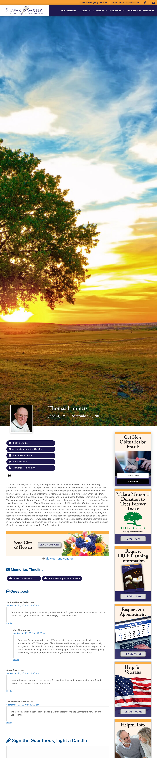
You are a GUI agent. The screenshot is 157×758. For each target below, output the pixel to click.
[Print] (9, 476)
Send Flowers (20, 461)
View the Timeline (22, 578)
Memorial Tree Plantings (24, 468)
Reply (9, 623)
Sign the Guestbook (22, 455)
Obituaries (148, 10)
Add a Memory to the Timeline (27, 449)
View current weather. (59, 558)
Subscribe (133, 482)
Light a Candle (20, 443)
